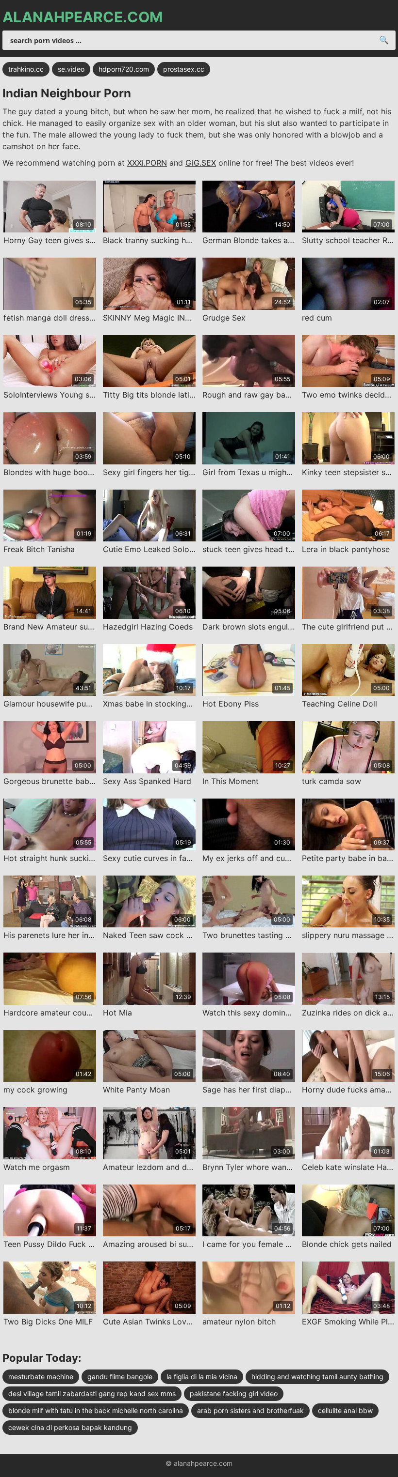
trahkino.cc (26, 69)
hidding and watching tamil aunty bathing (317, 1376)
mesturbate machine (40, 1376)
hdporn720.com (124, 69)
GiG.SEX (200, 163)
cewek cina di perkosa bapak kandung (70, 1427)
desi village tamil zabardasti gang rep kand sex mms (92, 1393)
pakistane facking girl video (234, 1393)
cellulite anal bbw (345, 1410)
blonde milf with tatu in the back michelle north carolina (95, 1410)
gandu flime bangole (119, 1376)
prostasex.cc (183, 69)
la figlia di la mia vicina (201, 1376)
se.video (71, 69)
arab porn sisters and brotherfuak (250, 1410)
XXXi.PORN (147, 163)
